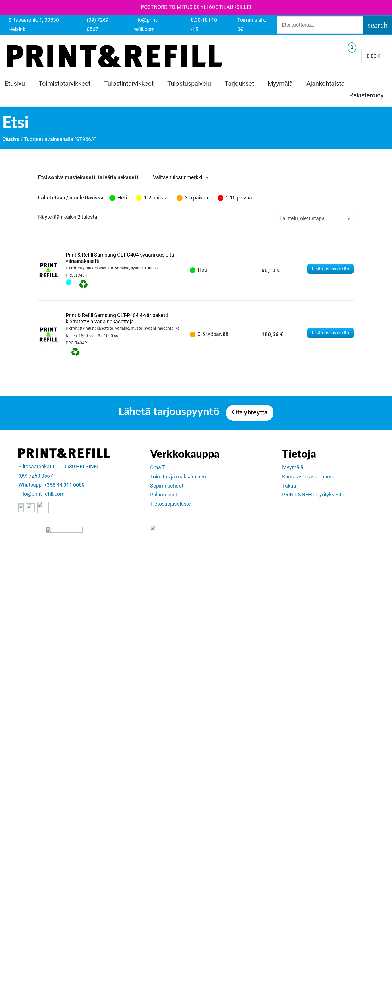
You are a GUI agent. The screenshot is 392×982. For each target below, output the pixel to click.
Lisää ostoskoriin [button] (330, 269)
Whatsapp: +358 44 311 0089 (51, 485)
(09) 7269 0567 (35, 476)
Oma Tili (159, 467)
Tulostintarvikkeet (129, 83)
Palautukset (163, 495)
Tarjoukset (239, 83)
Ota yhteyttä (249, 413)
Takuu (289, 486)
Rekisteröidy (366, 95)
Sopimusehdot (166, 486)
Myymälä (280, 83)
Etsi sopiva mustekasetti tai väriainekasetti (88, 177)
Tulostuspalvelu (189, 83)
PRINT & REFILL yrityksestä (313, 495)
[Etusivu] (114, 56)
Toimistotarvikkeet (64, 83)
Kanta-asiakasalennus (307, 477)
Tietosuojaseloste (170, 504)
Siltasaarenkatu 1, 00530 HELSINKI (58, 467)
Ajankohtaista (325, 83)
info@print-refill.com (41, 494)
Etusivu (15, 83)
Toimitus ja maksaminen (178, 477)
